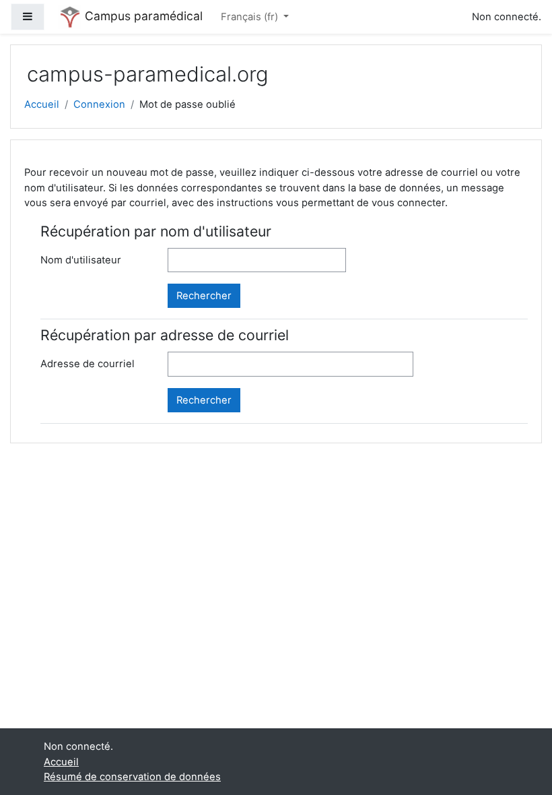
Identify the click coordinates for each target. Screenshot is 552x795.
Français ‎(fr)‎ (251, 17)
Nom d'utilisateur (80, 260)
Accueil (41, 104)
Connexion (99, 104)
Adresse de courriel (87, 364)
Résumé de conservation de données (132, 777)
